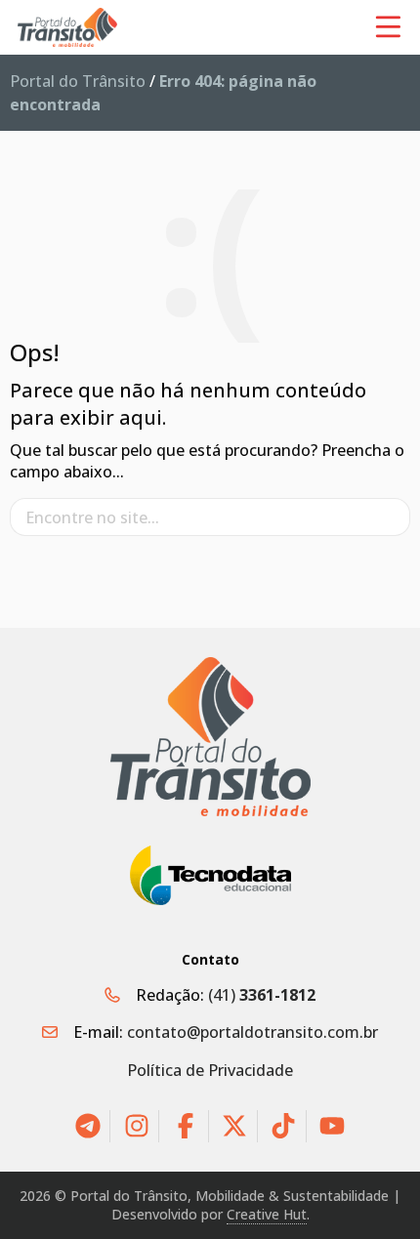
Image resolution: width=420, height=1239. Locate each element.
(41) (261, 995)
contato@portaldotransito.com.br (252, 1032)
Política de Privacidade (210, 1070)
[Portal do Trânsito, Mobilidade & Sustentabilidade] (210, 736)
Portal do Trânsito (78, 81)
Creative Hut (267, 1214)
